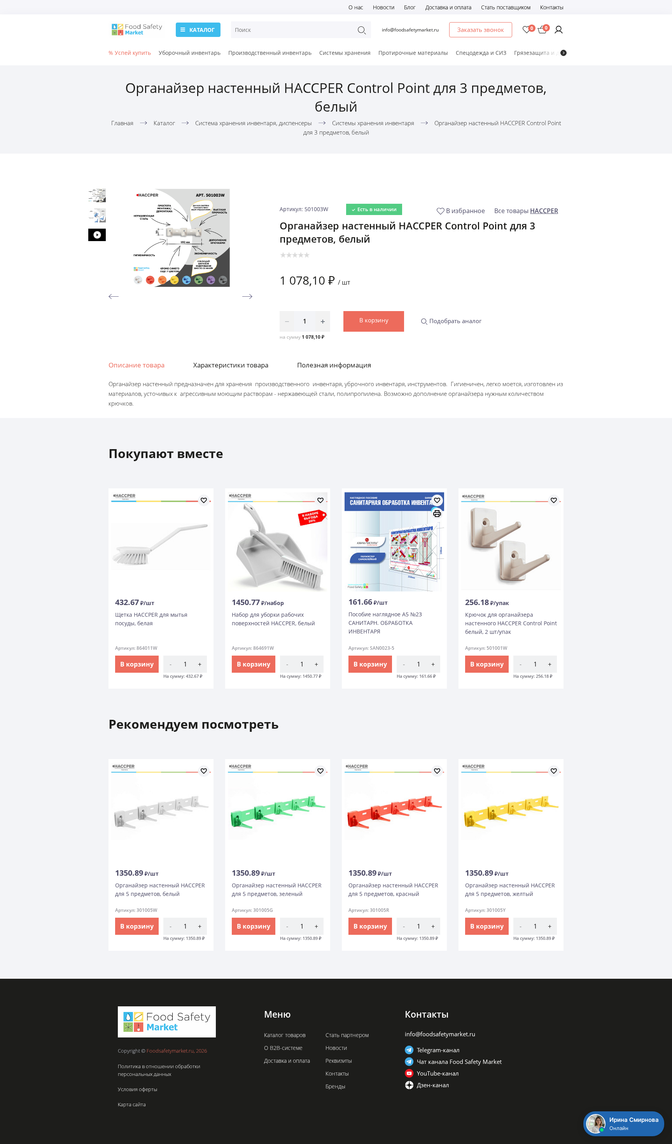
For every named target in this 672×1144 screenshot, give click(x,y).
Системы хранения (345, 52)
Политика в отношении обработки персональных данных (159, 1070)
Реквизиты (339, 1060)
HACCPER (544, 210)
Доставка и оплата (448, 7)
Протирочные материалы (413, 52)
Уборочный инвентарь (189, 52)
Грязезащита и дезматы (546, 52)
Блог (410, 7)
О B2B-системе (283, 1047)
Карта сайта (132, 1104)
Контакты (552, 7)
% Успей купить (129, 52)
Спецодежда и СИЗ (481, 52)
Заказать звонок (480, 29)
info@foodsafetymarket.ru (410, 29)
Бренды (335, 1086)
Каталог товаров (285, 1035)
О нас (355, 7)
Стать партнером (347, 1035)
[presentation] (563, 53)
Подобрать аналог (454, 321)
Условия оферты (137, 1089)
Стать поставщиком (505, 7)
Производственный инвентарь (270, 52)
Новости (383, 7)
